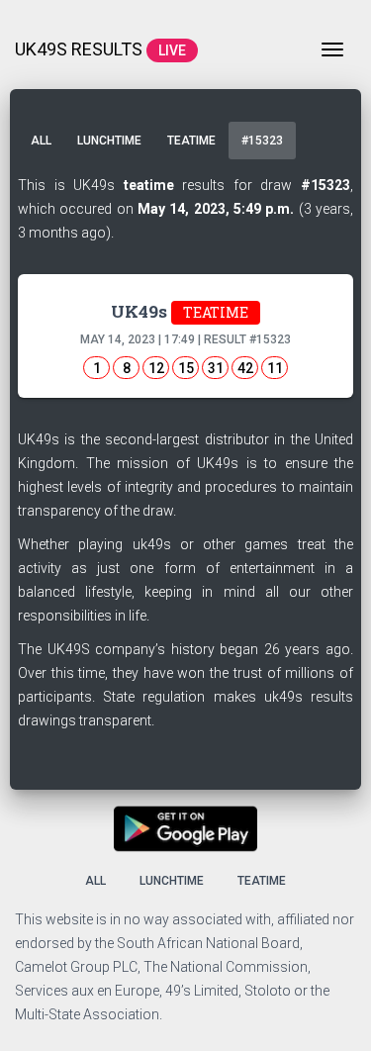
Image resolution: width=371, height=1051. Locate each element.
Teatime (191, 140)
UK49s (179, 311)
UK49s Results (100, 49)
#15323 (262, 140)
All (41, 140)
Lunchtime (109, 140)
